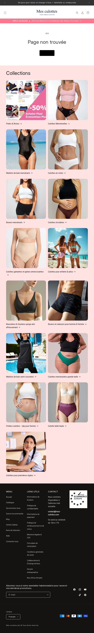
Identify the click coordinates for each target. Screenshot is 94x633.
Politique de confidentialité (32, 507)
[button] (5, 12)
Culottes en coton (55, 173)
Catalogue (10, 503)
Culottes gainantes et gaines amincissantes (25, 272)
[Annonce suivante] (89, 2)
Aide (8, 536)
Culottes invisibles (56, 222)
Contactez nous (12, 541)
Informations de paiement (33, 515)
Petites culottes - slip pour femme (21, 426)
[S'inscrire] (47, 595)
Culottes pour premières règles (19, 475)
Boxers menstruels (14, 222)
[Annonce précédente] (4, 2)
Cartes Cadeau (12, 525)
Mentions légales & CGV (34, 536)
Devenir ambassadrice (32, 570)
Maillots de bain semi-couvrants (20, 377)
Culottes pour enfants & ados (60, 272)
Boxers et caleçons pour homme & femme (66, 324)
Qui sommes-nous (13, 508)
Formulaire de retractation (32, 544)
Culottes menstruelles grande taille (63, 377)
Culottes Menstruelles (57, 123)
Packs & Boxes (12, 123)
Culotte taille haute (56, 426)
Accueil (9, 497)
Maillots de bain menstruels (18, 173)
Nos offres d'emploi (34, 578)
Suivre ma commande (14, 514)
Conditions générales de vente (35, 553)
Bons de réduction (13, 530)
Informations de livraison (33, 498)
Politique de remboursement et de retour (35, 526)
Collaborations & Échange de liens (33, 562)
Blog (8, 519)
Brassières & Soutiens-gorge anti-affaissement (20, 326)
